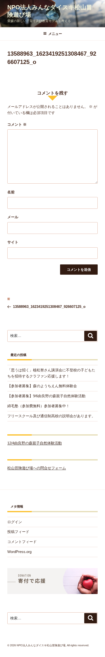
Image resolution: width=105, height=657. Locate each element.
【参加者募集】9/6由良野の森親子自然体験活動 (46, 396)
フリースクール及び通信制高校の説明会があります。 (51, 416)
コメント (17, 124)
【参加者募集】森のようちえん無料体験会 (42, 386)
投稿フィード (18, 532)
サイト (12, 242)
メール (12, 217)
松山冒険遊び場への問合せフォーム (36, 468)
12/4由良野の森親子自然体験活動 (34, 443)
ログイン (14, 522)
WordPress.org (19, 552)
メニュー (55, 34)
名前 (11, 192)
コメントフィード (22, 542)
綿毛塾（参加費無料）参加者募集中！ (38, 406)
